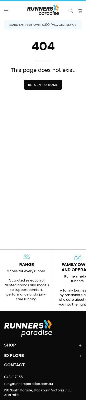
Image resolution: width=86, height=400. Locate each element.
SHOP (10, 345)
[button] (70, 11)
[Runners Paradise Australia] (43, 10)
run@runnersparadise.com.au (28, 383)
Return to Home (43, 85)
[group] (43, 24)
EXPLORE (14, 356)
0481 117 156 (13, 377)
